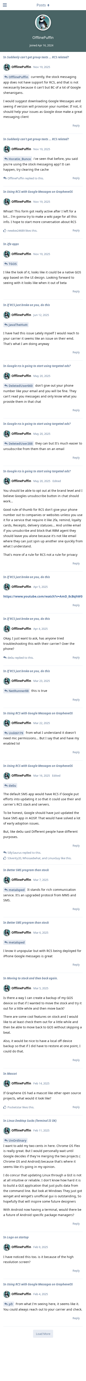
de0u (12, 785)
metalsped (17, 890)
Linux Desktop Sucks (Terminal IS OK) (31, 1121)
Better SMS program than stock (28, 870)
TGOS (13, 264)
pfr (11, 1304)
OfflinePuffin (18, 77)
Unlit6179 (16, 733)
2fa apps (13, 244)
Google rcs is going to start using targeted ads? (39, 366)
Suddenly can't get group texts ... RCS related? (38, 57)
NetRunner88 (19, 691)
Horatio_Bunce (20, 159)
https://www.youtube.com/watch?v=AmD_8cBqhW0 (42, 596)
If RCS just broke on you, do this (28, 305)
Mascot (12, 1074)
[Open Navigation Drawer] (4, 5)
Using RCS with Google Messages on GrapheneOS (40, 192)
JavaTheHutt (18, 325)
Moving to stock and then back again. (32, 978)
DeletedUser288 (21, 443)
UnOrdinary (17, 1140)
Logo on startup (18, 1237)
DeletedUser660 (21, 386)
